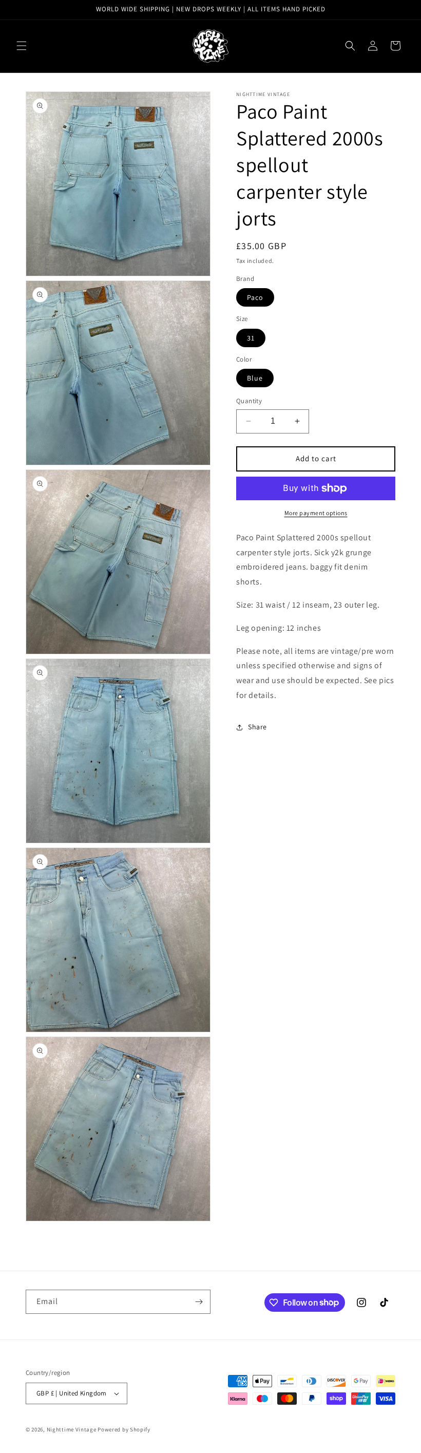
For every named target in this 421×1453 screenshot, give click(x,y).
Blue (255, 378)
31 (251, 338)
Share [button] (257, 726)
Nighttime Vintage (72, 1429)
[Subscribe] (198, 1302)
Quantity (249, 401)
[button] (21, 45)
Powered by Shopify (124, 1429)
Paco (255, 297)
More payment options (316, 513)
